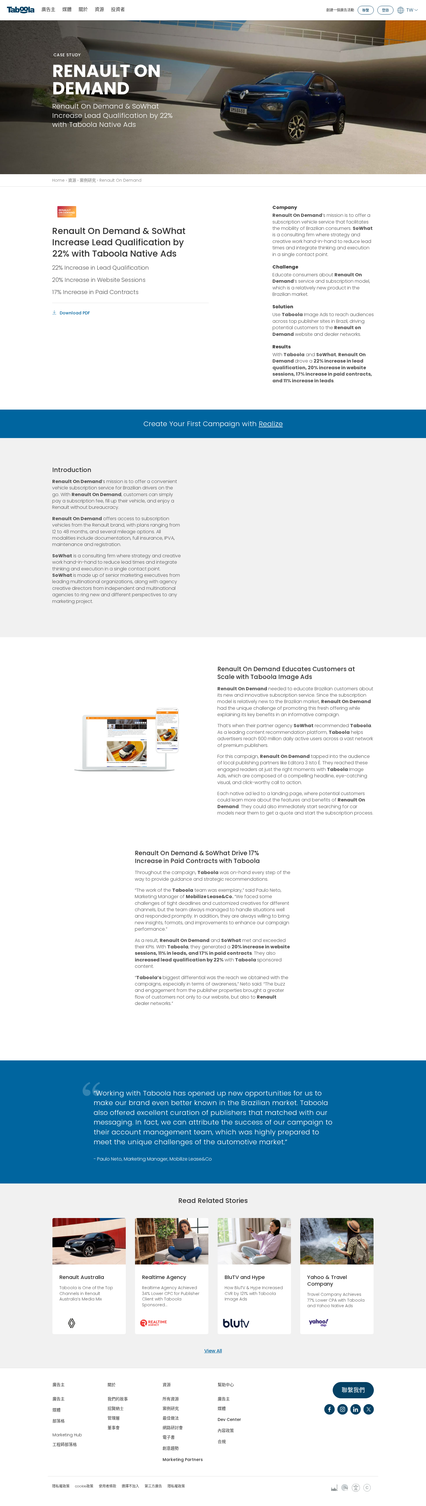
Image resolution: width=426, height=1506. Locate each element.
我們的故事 (118, 1398)
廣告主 (48, 10)
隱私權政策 (61, 1486)
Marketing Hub (67, 1434)
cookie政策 (84, 1486)
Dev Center (229, 1419)
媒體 (67, 10)
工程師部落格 (64, 1444)
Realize (271, 423)
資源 (72, 180)
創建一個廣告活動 (340, 10)
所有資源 (171, 1398)
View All (213, 1351)
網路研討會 (173, 1427)
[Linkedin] (355, 1409)
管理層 (114, 1418)
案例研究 (88, 180)
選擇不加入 (130, 1486)
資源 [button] (99, 10)
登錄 (385, 10)
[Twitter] (368, 1409)
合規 (222, 1441)
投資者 (118, 10)
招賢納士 (116, 1408)
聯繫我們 (353, 1390)
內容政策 (226, 1430)
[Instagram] (342, 1409)
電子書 (169, 1437)
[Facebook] (329, 1409)
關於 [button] (83, 10)
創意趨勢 (171, 1448)
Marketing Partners (183, 1459)
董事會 (114, 1427)
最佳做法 (171, 1418)
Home (58, 180)
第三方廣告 (153, 1486)
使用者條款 (107, 1486)
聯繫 (365, 10)
